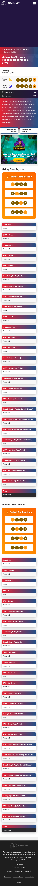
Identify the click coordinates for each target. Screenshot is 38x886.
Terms (19, 883)
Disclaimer (7, 877)
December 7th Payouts (26, 130)
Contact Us (19, 871)
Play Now (19, 160)
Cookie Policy (29, 877)
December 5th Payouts (12, 130)
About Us (28, 871)
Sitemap (9, 871)
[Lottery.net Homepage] (2, 49)
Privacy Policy (18, 877)
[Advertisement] (19, 27)
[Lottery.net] (10, 5)
